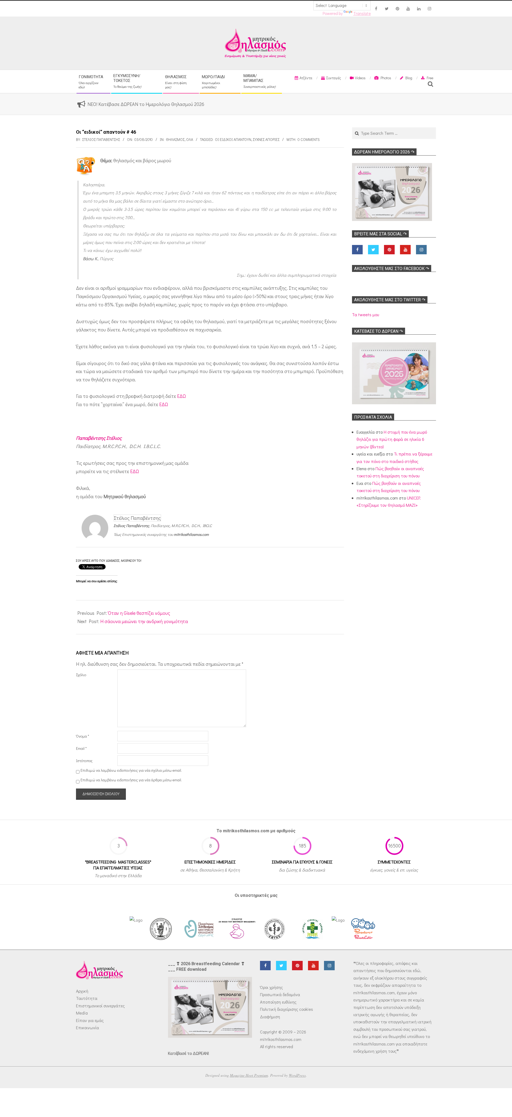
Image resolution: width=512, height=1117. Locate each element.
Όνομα (82, 736)
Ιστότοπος (84, 760)
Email (81, 748)
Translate (362, 13)
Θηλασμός (175, 139)
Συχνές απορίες (266, 139)
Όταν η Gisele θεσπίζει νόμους (139, 613)
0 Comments (309, 139)
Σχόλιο (81, 674)
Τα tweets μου (365, 314)
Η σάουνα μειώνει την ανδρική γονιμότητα (144, 621)
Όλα (189, 139)
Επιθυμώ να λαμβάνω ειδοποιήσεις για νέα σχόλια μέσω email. (131, 770)
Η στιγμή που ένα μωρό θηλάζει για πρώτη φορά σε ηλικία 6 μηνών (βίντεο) (392, 439)
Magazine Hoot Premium (249, 1075)
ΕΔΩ (181, 396)
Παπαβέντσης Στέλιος (99, 438)
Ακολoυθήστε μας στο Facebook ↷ (391, 268)
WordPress (297, 1075)
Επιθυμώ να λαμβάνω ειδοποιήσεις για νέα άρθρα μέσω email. (131, 780)
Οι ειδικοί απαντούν (233, 139)
